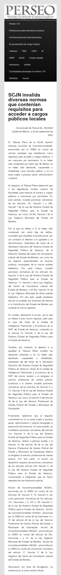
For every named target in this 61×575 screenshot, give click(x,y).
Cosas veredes (36, 57)
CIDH (34, 50)
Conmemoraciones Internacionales (25, 37)
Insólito (27, 64)
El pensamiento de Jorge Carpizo (24, 44)
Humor (26, 78)
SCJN (21, 57)
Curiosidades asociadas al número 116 (27, 71)
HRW (11, 57)
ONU (24, 50)
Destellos (13, 78)
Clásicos (13, 50)
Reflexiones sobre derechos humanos (26, 30)
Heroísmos (14, 64)
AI (42, 50)
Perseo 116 (14, 23)
